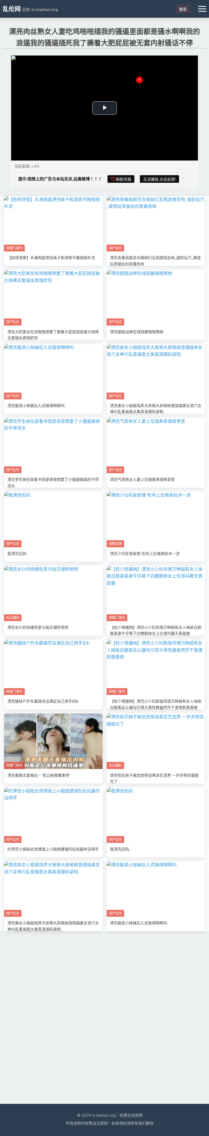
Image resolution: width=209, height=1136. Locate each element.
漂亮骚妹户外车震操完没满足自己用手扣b (42, 701)
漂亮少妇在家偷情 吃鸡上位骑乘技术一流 (145, 553)
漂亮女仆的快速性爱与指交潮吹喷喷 (37, 627)
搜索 (183, 9)
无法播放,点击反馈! (159, 179)
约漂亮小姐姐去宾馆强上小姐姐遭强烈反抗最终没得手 (53, 849)
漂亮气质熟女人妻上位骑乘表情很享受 (142, 479)
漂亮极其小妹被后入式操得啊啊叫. (36, 405)
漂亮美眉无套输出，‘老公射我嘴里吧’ (38, 775)
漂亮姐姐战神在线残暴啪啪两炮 (136, 331)
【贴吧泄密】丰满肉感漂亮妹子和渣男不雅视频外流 (51, 257)
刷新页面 (123, 179)
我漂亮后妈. (17, 553)
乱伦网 (12, 8)
